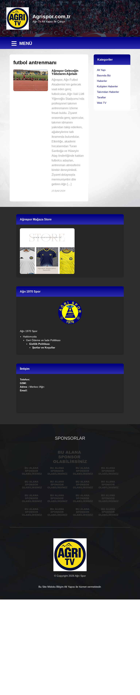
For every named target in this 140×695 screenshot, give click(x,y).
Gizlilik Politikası (39, 343)
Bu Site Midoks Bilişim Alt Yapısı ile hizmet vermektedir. (70, 586)
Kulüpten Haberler (107, 86)
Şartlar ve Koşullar (44, 347)
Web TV (101, 102)
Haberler (102, 80)
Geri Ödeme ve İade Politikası (43, 340)
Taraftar (101, 97)
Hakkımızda (30, 336)
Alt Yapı (101, 69)
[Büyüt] (77, 305)
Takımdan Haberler (108, 91)
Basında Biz (104, 75)
